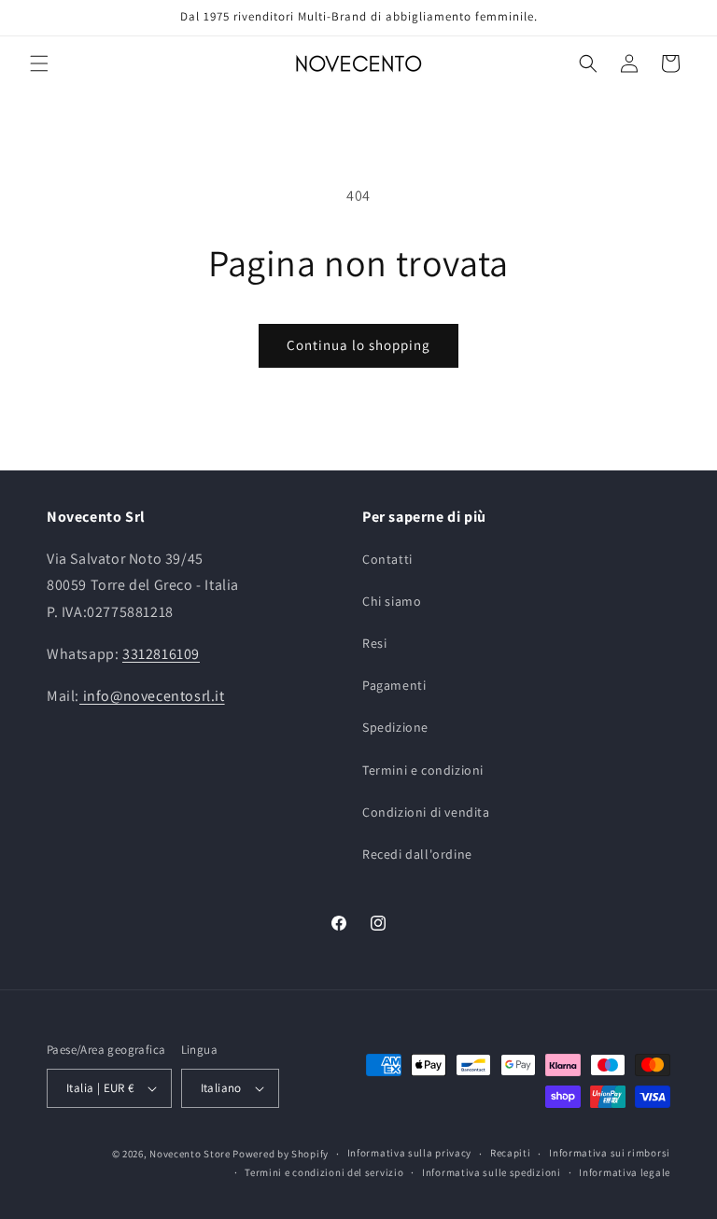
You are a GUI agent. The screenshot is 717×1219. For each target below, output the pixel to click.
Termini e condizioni (423, 770)
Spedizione (395, 727)
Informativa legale (624, 1172)
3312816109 (161, 654)
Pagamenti (394, 685)
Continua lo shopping (358, 345)
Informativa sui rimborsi (609, 1152)
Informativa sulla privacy (409, 1152)
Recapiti (510, 1152)
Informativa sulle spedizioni (491, 1172)
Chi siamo (391, 601)
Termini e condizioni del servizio (324, 1172)
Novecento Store (190, 1153)
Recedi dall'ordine (417, 854)
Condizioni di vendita (426, 812)
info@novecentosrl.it (152, 696)
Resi (374, 643)
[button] (39, 63)
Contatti (387, 559)
